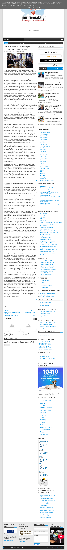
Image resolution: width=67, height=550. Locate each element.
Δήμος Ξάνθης (43, 151)
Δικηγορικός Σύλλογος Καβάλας (47, 266)
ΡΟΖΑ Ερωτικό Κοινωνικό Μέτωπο (47, 360)
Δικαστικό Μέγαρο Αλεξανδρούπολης (48, 269)
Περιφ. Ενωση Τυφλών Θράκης (46, 224)
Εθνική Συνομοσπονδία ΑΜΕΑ (46, 227)
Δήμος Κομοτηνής (44, 144)
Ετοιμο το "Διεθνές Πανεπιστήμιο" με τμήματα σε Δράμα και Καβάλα (18, 47)
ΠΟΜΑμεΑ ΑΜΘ (43, 225)
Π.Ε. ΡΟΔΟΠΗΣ (43, 422)
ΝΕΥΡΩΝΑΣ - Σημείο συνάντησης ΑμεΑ (48, 249)
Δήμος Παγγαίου (43, 158)
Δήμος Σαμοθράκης (44, 137)
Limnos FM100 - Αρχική (45, 191)
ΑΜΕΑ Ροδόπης (43, 213)
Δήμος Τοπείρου (43, 153)
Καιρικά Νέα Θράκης (44, 505)
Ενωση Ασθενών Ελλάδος (45, 239)
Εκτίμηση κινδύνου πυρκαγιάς (46, 498)
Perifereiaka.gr (6, 547)
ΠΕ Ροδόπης (42, 171)
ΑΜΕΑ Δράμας (43, 220)
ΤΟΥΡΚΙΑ (42, 431)
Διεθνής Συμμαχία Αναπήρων (46, 237)
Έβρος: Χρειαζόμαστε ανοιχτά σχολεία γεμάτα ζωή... (50, 196)
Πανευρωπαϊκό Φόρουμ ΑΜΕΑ (46, 236)
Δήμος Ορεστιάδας (44, 135)
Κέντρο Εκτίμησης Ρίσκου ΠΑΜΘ (47, 502)
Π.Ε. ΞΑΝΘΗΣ (43, 421)
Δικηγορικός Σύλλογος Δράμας (46, 267)
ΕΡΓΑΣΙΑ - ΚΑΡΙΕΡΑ (44, 412)
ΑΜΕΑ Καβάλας (43, 218)
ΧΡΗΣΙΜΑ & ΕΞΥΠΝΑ (44, 434)
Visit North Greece (44, 287)
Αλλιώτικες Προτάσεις (44, 305)
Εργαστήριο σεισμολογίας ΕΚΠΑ (47, 510)
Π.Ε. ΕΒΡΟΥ (42, 417)
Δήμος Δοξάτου (43, 163)
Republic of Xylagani (44, 356)
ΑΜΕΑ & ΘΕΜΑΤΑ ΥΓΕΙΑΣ (45, 400)
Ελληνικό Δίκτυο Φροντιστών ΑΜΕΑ (47, 230)
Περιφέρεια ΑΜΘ (43, 178)
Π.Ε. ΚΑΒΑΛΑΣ (16, 51)
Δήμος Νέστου (43, 156)
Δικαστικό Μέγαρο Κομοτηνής (46, 271)
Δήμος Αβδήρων (43, 147)
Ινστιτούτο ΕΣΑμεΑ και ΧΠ (45, 229)
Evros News (43, 186)
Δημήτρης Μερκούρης (45, 195)
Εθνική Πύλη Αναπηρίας (45, 254)
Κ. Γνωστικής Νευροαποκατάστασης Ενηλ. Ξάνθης (51, 222)
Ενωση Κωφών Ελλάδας (45, 248)
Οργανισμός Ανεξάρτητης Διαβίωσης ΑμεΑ (49, 232)
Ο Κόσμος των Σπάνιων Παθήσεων (47, 242)
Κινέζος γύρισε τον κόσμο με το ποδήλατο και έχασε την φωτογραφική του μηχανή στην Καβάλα (53, 95)
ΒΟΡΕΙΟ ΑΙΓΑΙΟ (43, 403)
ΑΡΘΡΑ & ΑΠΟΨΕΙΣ (44, 402)
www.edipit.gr (22, 541)
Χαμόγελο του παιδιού (44, 335)
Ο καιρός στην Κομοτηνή (45, 514)
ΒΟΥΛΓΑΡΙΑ (42, 405)
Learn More (31, 7)
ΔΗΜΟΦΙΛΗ (42, 69)
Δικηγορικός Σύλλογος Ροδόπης (47, 262)
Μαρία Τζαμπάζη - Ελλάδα (44, 341)
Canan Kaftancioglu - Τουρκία (45, 349)
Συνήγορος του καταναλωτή (46, 316)
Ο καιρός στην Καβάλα (45, 503)
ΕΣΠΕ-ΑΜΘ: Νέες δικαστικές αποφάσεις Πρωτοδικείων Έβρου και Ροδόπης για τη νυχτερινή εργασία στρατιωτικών (54, 118)
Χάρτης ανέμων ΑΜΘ (44, 515)
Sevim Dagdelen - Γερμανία (45, 344)
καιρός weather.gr (43, 485)
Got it (38, 7)
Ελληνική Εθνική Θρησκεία (45, 328)
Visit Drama (42, 284)
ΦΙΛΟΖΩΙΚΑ (42, 433)
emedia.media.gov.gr (8, 540)
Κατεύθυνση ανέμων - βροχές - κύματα (48, 495)
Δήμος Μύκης (43, 149)
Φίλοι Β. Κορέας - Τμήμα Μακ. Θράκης (48, 358)
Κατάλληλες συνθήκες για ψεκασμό (47, 500)
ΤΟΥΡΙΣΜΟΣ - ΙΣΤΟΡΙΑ (45, 429)
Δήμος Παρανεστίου (44, 166)
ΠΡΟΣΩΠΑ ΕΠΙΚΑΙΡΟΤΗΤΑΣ (46, 427)
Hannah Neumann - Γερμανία (45, 347)
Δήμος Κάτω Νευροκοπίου (45, 165)
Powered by (47, 65)
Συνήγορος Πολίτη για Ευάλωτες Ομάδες (49, 244)
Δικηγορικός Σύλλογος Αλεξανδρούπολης (49, 260)
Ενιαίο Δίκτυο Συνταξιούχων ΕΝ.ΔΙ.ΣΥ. (48, 311)
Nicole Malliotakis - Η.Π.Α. (44, 343)
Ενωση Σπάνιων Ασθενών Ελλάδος (47, 241)
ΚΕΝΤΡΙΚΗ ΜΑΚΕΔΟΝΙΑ (45, 414)
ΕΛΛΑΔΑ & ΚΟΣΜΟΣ (44, 409)
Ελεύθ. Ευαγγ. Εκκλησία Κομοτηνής (47, 322)
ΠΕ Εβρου (42, 170)
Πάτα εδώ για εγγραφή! (50, 60)
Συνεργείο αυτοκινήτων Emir (46, 304)
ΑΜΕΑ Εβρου (43, 215)
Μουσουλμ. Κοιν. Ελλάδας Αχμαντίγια (48, 326)
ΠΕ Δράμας (42, 177)
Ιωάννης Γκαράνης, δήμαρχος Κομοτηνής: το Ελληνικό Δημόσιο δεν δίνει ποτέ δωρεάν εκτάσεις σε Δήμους (34, 43)
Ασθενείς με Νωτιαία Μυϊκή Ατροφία (47, 253)
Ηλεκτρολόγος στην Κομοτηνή (46, 302)
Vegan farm (42, 334)
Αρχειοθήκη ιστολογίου (59, 69)
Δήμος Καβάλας (43, 154)
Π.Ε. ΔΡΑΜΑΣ (9, 51)
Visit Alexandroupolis (44, 280)
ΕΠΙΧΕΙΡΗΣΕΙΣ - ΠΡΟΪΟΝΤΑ (46, 410)
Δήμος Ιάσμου (43, 142)
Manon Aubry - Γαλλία (44, 346)
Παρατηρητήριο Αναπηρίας (46, 234)
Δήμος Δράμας (43, 161)
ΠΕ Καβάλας (42, 175)
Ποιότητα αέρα (43, 497)
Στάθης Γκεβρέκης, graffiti (44, 295)
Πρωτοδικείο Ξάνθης (44, 272)
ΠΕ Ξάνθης (42, 173)
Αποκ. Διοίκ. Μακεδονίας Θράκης (47, 180)
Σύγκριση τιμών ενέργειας (45, 313)
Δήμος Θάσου (43, 159)
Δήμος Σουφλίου (43, 139)
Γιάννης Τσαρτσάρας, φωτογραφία (46, 296)
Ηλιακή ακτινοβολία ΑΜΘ (45, 517)
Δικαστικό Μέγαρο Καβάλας (46, 274)
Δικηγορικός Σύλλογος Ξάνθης (46, 264)
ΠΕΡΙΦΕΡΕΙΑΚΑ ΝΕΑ (44, 426)
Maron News (43, 199)
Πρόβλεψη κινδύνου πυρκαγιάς (46, 512)
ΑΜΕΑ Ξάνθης (43, 217)
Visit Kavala (42, 282)
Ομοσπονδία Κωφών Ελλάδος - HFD (48, 246)
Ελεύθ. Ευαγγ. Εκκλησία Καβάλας (47, 324)
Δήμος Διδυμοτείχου (44, 134)
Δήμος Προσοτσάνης (44, 168)
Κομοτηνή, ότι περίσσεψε (45, 355)
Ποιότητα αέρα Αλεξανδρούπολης (47, 507)
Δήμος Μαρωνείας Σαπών (45, 146)
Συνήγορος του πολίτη (45, 315)
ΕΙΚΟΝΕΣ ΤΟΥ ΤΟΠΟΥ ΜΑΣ (46, 407)
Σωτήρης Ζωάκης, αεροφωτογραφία (47, 293)
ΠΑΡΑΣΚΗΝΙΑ (43, 424)
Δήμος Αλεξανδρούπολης (45, 132)
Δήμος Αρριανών (43, 141)
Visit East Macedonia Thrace (46, 285)
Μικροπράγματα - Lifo (45, 203)
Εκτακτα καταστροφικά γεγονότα (47, 509)
